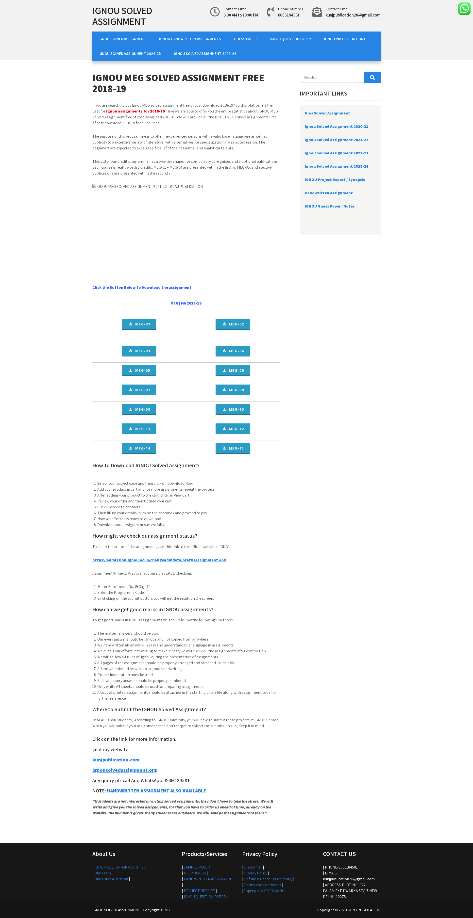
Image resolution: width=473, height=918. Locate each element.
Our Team (102, 873)
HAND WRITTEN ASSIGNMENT (208, 879)
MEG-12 (235, 428)
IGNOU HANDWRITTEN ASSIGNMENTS (190, 38)
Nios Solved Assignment (327, 113)
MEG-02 (235, 324)
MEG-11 (141, 428)
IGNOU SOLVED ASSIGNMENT (122, 16)
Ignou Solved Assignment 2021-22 (336, 139)
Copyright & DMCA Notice (264, 890)
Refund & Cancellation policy (268, 879)
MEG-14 (141, 448)
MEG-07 (141, 389)
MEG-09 (141, 409)
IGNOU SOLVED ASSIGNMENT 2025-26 (205, 53)
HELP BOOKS (195, 873)
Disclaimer (253, 867)
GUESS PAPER (245, 38)
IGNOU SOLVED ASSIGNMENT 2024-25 (130, 53)
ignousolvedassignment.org (124, 770)
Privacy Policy (255, 873)
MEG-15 (235, 448)
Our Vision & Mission (111, 879)
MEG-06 (235, 370)
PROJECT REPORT (199, 890)
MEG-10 (235, 409)
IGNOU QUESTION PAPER (290, 38)
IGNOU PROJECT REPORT (345, 38)
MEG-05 (141, 370)
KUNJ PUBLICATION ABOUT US (120, 867)
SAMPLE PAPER (197, 867)
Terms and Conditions (262, 884)
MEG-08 (235, 389)
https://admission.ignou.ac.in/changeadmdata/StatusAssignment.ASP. (159, 560)
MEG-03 (141, 351)
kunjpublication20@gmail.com (353, 15)
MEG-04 (235, 351)
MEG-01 (141, 324)
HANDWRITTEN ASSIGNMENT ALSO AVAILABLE (156, 791)
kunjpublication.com (116, 760)
